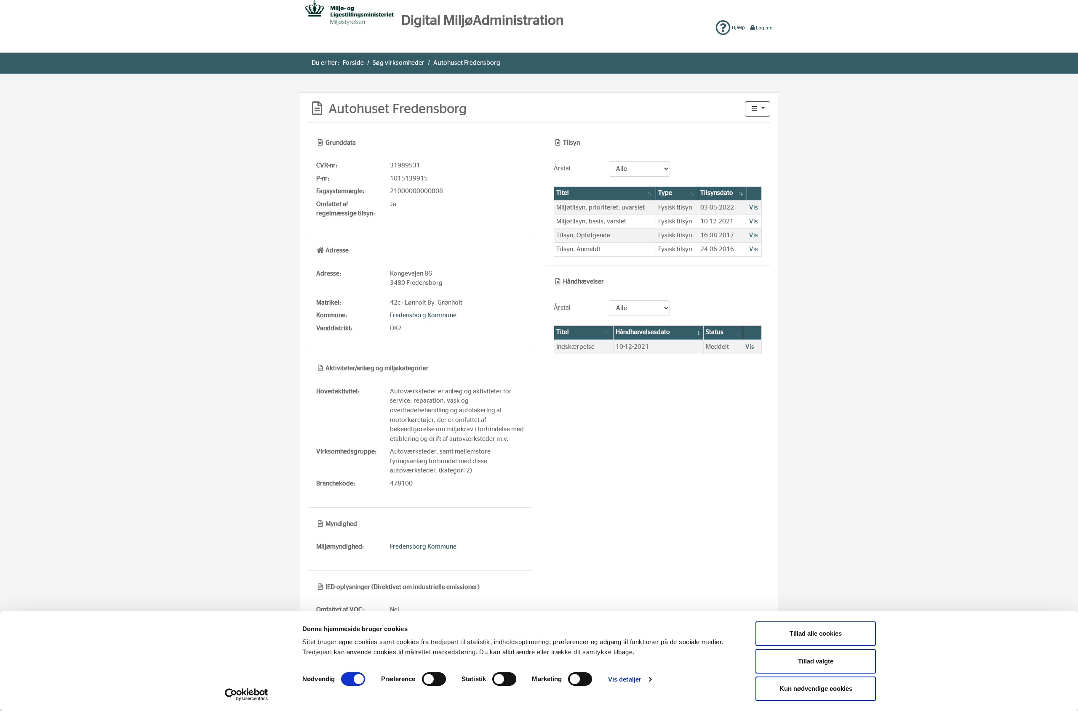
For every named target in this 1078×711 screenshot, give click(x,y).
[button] (757, 109)
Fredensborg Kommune (423, 315)
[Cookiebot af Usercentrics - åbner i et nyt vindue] (246, 694)
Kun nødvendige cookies (815, 688)
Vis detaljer (624, 679)
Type (665, 193)
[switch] (434, 679)
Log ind (764, 27)
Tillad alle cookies (816, 633)
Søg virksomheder (398, 63)
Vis (753, 207)
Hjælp (738, 27)
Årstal (562, 168)
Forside (353, 63)
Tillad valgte (815, 661)
